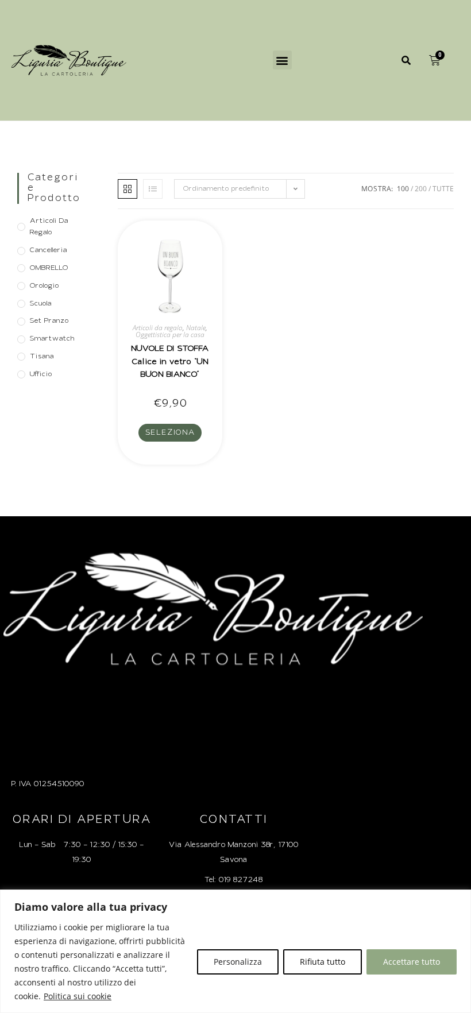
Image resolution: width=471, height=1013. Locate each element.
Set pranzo (49, 321)
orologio (44, 286)
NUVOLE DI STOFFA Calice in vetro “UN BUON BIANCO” (170, 362)
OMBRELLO (49, 268)
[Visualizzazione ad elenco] (153, 189)
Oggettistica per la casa (170, 334)
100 (403, 189)
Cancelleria (48, 250)
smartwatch (52, 338)
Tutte (443, 189)
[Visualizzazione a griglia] (127, 189)
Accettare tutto (411, 961)
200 (421, 189)
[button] (282, 60)
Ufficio (41, 374)
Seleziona (170, 432)
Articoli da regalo (49, 227)
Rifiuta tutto (322, 961)
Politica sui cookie (77, 996)
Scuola (40, 303)
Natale (196, 327)
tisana (41, 356)
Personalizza (238, 961)
